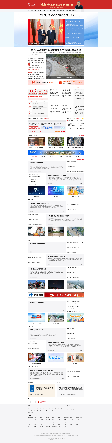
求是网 (29, 422)
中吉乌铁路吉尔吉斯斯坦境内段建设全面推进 (79, 90)
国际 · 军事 (52, 156)
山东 (34, 408)
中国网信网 (71, 419)
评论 (33, 277)
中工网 (41, 422)
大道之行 (45, 99)
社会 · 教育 (43, 156)
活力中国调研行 (79, 125)
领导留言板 (30, 118)
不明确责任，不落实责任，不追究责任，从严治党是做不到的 (57, 52)
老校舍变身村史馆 (36, 237)
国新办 (65, 419)
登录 (82, 10)
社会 (29, 199)
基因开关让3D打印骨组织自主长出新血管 (73, 376)
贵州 (61, 408)
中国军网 (59, 422)
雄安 (52, 410)
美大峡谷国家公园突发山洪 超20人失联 (34, 262)
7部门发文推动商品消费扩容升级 (33, 74)
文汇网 (65, 424)
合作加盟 (57, 430)
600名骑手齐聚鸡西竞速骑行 (32, 341)
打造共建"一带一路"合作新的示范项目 (72, 37)
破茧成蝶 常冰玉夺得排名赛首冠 (56, 342)
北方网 (71, 424)
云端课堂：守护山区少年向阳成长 (33, 214)
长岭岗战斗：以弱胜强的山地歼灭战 (38, 113)
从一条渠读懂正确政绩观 (35, 65)
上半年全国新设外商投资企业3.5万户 (73, 166)
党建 (30, 106)
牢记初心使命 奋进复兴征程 (71, 126)
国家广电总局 (48, 419)
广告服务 (50, 430)
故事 (35, 99)
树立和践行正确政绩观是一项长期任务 (39, 103)
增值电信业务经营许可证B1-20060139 (51, 435)
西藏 (31, 410)
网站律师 (71, 430)
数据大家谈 (36, 196)
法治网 (35, 422)
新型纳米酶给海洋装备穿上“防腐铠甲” (34, 176)
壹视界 (42, 99)
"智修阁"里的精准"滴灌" (32, 71)
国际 (29, 240)
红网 (46, 424)
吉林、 (61, 123)
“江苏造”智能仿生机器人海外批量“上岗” (34, 179)
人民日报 (30, 382)
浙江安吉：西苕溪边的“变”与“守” (55, 108)
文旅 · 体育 (68, 156)
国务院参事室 (54, 419)
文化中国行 (75, 363)
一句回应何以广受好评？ (78, 103)
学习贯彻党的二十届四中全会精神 (71, 124)
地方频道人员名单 (30, 412)
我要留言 (63, 131)
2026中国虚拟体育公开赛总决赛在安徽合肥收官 (74, 303)
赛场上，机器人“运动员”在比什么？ (79, 115)
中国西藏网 (71, 422)
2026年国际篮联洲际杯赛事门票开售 (33, 348)
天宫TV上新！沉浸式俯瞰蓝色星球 (75, 147)
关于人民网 (39, 430)
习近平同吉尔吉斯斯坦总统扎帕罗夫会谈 (56, 15)
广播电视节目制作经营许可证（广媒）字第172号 (64, 435)
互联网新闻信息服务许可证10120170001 (39, 435)
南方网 (77, 424)
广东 (46, 408)
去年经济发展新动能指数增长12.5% (39, 163)
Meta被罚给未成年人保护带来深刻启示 (38, 72)
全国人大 (29, 419)
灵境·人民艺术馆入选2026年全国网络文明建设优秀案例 (67, 394)
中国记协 (59, 419)
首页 (28, 10)
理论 (30, 103)
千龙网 (29, 424)
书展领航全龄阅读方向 (70, 333)
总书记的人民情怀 (71, 120)
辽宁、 (58, 123)
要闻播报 (51, 87)
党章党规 (41, 101)
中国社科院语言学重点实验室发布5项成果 (58, 216)
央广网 (47, 422)
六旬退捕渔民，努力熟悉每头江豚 (38, 302)
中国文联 (35, 426)
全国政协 (35, 419)
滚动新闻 (51, 224)
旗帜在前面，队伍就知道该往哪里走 (73, 277)
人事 (30, 108)
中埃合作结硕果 (68, 43)
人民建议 (35, 118)
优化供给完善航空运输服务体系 (72, 161)
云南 (56, 124)
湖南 (43, 408)
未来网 (77, 422)
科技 (48, 183)
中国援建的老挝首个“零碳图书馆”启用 (73, 247)
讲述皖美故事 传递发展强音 (36, 323)
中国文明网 (77, 419)
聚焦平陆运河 (56, 323)
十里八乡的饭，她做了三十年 (71, 308)
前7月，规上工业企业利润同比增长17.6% (79, 110)
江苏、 (63, 123)
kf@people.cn (47, 433)
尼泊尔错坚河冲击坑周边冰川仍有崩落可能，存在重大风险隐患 (79, 113)
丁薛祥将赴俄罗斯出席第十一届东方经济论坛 (36, 62)
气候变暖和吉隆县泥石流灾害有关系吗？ (40, 203)
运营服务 (53, 430)
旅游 (51, 350)
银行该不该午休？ (64, 105)
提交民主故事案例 (46, 118)
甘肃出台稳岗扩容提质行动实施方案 (73, 204)
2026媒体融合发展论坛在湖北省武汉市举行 (36, 394)
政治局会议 (33, 101)
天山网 (53, 424)
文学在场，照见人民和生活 (36, 330)
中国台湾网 (65, 422)
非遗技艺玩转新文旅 (70, 328)
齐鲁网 (41, 424)
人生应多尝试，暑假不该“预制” (33, 219)
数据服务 (64, 430)
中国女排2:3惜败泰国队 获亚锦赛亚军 (34, 351)
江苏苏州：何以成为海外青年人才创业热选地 (35, 224)
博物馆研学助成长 (75, 196)
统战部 (35, 417)
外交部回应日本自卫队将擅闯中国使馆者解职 (79, 107)
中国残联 (29, 426)
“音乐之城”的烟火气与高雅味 (71, 338)
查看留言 (57, 131)
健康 (30, 378)
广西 (49, 408)
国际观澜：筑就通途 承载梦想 (37, 243)
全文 (31, 52)
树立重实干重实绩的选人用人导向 (38, 106)
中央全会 (29, 101)
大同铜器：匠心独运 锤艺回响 (66, 77)
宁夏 (43, 410)
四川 (58, 408)
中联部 (41, 417)
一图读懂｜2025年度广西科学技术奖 (73, 306)
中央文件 (61, 7)
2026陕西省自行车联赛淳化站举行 (33, 346)
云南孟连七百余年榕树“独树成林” (56, 147)
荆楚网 (59, 424)
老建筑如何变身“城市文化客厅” (72, 209)
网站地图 (71, 409)
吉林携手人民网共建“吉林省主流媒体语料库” (74, 301)
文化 (48, 350)
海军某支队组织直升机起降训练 (75, 290)
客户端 (70, 10)
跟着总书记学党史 (56, 7)
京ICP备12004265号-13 (75, 435)
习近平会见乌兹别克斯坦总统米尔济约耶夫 (37, 43)
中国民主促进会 (48, 426)
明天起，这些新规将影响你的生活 (79, 95)
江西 (31, 408)
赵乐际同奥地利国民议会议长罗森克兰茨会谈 (36, 58)
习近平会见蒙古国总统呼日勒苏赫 (71, 24)
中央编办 (59, 417)
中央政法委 (47, 417)
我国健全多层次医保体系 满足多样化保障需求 (41, 370)
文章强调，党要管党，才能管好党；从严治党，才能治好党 (40, 52)
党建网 (65, 426)
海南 (52, 408)
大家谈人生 (56, 363)
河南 (37, 408)
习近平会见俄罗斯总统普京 (70, 20)
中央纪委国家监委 (30, 417)
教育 (32, 199)
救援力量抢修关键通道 (75, 237)
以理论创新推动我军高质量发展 (38, 269)
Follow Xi (51, 7)
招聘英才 (47, 430)
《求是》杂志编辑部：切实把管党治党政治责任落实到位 (73, 52)
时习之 (30, 99)
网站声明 (67, 430)
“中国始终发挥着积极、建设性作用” (57, 256)
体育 (53, 350)
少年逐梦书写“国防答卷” (71, 272)
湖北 (40, 408)
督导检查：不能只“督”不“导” (71, 270)
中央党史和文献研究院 (79, 417)
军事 (32, 240)
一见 (38, 99)
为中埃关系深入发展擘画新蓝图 (70, 42)
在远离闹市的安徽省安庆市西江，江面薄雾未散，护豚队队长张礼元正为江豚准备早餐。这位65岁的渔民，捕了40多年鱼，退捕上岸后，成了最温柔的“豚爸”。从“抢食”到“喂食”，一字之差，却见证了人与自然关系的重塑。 (46, 306)
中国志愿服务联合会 (54, 426)
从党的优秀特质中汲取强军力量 (72, 275)
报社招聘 (43, 430)
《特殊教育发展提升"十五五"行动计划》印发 (35, 76)
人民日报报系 (31, 87)
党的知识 (44, 101)
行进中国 (69, 128)
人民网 (58, 382)
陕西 (34, 410)
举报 (75, 10)
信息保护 (75, 430)
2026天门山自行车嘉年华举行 (32, 343)
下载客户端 (41, 118)
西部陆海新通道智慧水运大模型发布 (57, 175)
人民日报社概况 (35, 430)
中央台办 (53, 417)
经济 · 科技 (34, 156)
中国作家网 (41, 426)
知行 (33, 99)
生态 (51, 183)
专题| (29, 67)
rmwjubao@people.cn (68, 433)
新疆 (46, 410)
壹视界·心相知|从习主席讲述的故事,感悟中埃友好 (74, 25)
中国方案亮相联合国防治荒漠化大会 (33, 174)
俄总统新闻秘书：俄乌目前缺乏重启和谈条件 (35, 257)
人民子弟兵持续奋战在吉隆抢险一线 (73, 267)
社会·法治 (31, 211)
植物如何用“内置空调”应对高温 (33, 184)
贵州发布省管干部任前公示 (37, 108)
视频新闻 (30, 135)
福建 (28, 408)
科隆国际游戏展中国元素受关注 (72, 252)
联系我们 (78, 430)
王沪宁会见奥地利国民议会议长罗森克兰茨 (35, 60)
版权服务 (60, 430)
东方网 (59, 426)
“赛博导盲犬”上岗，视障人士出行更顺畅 (73, 371)
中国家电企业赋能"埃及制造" (76, 43)
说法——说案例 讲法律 (80, 128)
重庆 (55, 408)
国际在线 (53, 422)
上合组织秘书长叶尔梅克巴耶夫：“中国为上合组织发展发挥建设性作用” (79, 93)
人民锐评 (38, 10)
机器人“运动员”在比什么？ (32, 181)
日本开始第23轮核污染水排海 (44, 78)
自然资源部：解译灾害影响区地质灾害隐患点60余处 (75, 171)
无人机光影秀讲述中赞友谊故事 (56, 290)
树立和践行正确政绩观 (80, 123)
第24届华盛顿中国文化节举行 (36, 290)
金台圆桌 (56, 196)
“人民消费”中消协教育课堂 (35, 378)
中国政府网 (41, 419)
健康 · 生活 (77, 156)
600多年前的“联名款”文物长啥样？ (36, 147)
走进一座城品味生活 (75, 323)
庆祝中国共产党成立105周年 (80, 121)
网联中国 (60, 156)
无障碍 (73, 10)
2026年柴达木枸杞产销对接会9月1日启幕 (73, 311)
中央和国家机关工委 (66, 417)
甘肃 (37, 410)
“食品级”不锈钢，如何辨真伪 (54, 105)
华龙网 (35, 424)
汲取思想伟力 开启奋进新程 (34, 55)
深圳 (49, 410)
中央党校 (71, 417)
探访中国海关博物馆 (56, 237)
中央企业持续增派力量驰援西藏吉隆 (36, 67)
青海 (40, 410)
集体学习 (37, 101)
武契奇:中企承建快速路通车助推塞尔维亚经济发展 (75, 242)
